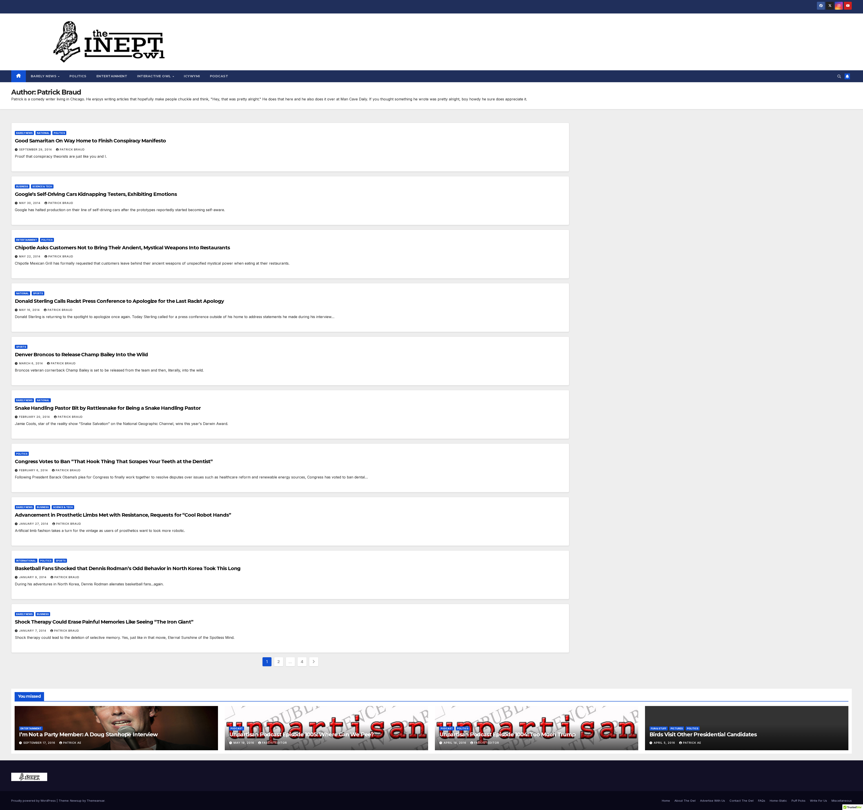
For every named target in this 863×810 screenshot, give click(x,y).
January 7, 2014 (33, 630)
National (43, 133)
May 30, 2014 (30, 203)
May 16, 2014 (30, 310)
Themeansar (96, 800)
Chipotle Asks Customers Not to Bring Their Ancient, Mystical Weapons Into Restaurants (122, 248)
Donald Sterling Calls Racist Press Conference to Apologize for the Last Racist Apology (119, 301)
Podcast (219, 76)
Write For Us (818, 800)
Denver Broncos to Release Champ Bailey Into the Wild (81, 355)
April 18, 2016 (455, 742)
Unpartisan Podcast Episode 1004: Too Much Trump (507, 734)
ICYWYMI (192, 76)
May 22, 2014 (30, 256)
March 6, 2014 (31, 363)
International (26, 560)
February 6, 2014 (34, 470)
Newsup (76, 800)
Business (22, 186)
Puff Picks (798, 800)
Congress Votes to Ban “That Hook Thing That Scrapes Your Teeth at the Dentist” (114, 461)
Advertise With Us (712, 800)
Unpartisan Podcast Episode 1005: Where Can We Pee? (301, 734)
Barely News (44, 76)
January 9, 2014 (33, 577)
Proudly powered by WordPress (34, 800)
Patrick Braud (72, 149)
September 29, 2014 (36, 149)
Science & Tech (42, 186)
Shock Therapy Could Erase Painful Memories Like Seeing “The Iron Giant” (104, 622)
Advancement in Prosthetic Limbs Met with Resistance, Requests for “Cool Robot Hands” (123, 515)
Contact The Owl (742, 800)
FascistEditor (274, 742)
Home (666, 800)
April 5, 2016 (665, 742)
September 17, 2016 (39, 742)
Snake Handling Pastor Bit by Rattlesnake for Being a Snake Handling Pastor (108, 408)
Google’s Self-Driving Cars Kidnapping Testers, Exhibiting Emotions (96, 194)
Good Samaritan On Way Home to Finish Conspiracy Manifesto (90, 141)
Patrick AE (72, 742)
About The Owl (685, 800)
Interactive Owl (154, 76)
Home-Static (778, 800)
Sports (38, 293)
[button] (839, 76)
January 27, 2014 (34, 523)
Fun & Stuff (658, 728)
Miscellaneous (842, 800)
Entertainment (111, 76)
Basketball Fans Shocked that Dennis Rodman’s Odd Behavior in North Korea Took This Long (127, 568)
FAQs (761, 800)
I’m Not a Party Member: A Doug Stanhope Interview (88, 734)
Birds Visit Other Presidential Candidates (703, 734)
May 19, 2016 (244, 742)
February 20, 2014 (35, 416)
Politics (78, 76)
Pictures (677, 728)
